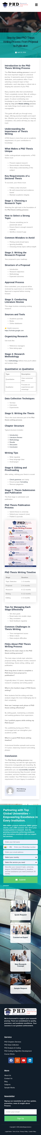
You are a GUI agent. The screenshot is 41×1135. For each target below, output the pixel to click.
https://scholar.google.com (14, 330)
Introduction (14, 435)
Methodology (14, 440)
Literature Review (16, 437)
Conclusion (14, 447)
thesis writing (23, 104)
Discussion (13, 444)
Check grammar (15, 479)
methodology (13, 361)
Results (12, 442)
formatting (24, 482)
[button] (36, 4)
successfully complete (27, 770)
